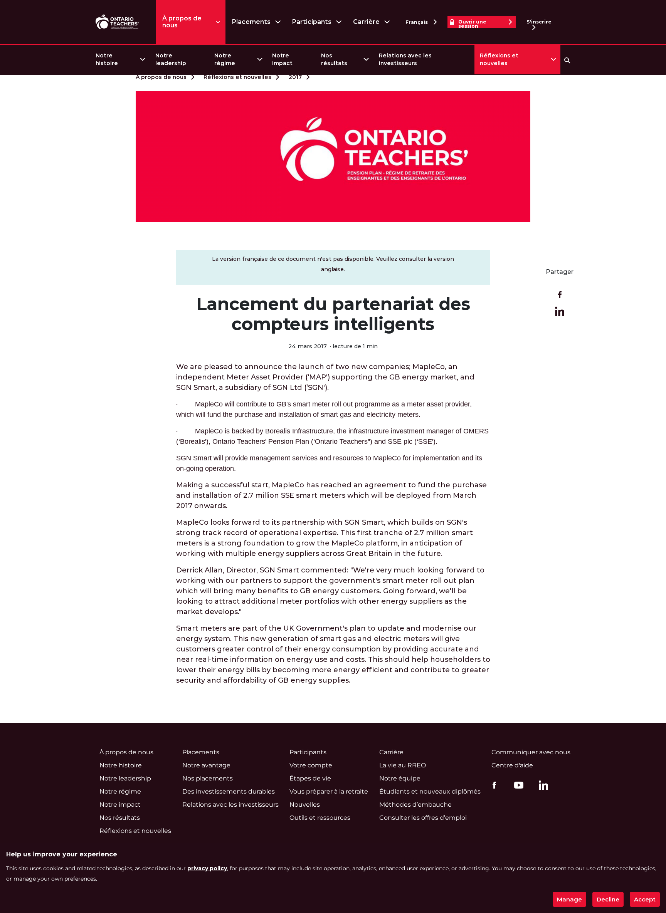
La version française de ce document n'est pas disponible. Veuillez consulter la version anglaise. (333, 264)
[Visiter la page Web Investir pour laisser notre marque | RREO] (118, 22)
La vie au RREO (402, 765)
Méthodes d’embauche (415, 804)
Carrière (366, 21)
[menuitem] (120, 59)
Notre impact (282, 59)
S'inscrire (539, 22)
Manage (569, 899)
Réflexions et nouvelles (499, 59)
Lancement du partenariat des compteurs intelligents (333, 314)
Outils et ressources (319, 817)
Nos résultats (334, 59)
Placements (251, 21)
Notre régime (224, 59)
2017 (295, 77)
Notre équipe (399, 778)
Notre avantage (206, 765)
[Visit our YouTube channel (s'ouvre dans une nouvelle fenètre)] (516, 785)
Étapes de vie (310, 778)
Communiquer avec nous (530, 752)
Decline (608, 899)
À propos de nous (182, 22)
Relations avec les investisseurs (405, 59)
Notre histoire (107, 59)
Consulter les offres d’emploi (423, 817)
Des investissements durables (228, 791)
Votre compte (310, 765)
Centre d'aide (512, 765)
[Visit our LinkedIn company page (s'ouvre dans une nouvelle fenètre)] (541, 786)
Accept (645, 899)
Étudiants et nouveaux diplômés (430, 791)
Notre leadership (170, 59)
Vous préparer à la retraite (328, 791)
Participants (311, 21)
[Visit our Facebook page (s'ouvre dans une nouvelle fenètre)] (492, 785)
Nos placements (207, 778)
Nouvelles (304, 804)
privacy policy (207, 868)
